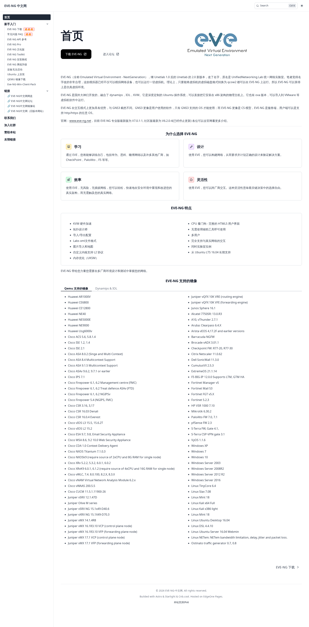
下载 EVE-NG (73, 54)
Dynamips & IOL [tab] (106, 288)
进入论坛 (108, 54)
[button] (302, 6)
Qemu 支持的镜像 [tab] (76, 288)
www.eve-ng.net (80, 121)
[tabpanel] (181, 420)
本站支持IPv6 (181, 602)
